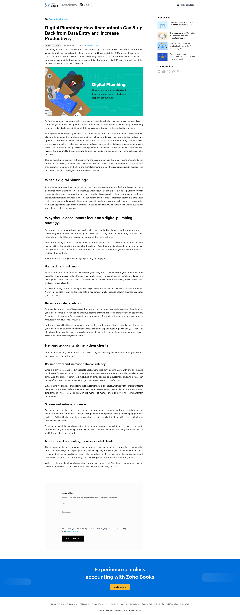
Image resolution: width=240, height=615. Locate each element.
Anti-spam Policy (97, 604)
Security (63, 604)
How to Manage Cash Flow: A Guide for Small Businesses (182, 23)
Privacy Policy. (72, 532)
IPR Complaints (85, 604)
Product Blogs (187, 5)
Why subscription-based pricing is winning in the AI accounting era (181, 46)
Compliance (73, 604)
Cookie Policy (160, 604)
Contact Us (54, 604)
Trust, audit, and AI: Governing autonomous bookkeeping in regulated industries (182, 35)
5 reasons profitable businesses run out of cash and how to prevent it (182, 56)
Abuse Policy (186, 604)
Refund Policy (134, 604)
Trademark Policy (147, 604)
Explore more (120, 587)
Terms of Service (111, 604)
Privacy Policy (123, 604)
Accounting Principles (59, 19)
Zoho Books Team (92, 45)
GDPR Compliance (173, 604)
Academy (69, 5)
